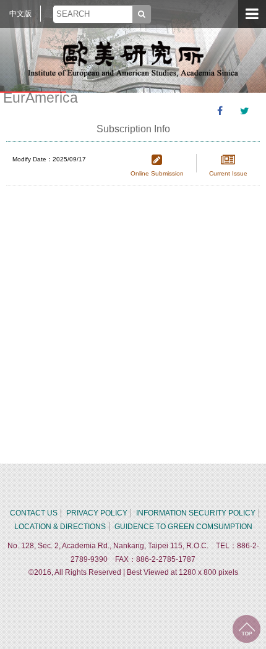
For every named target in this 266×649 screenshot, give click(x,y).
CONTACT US (34, 513)
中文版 (20, 13)
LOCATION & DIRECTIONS (60, 526)
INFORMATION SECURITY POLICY (195, 513)
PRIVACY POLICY (96, 513)
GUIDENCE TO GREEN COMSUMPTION (183, 526)
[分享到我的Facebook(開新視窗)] (219, 111)
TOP (246, 629)
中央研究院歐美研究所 (133, 58)
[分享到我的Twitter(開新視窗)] (244, 111)
